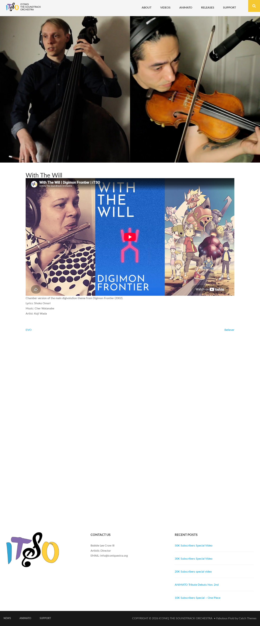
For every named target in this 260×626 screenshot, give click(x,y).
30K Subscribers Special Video (193, 558)
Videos (165, 7)
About (146, 7)
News (7, 618)
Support (229, 7)
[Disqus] (130, 377)
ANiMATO (25, 618)
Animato (185, 7)
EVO (28, 329)
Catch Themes (247, 618)
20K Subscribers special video (193, 571)
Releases (207, 7)
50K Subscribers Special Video (193, 545)
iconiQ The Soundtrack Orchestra (185, 618)
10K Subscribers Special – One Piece (197, 597)
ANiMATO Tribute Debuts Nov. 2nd (197, 584)
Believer (229, 329)
